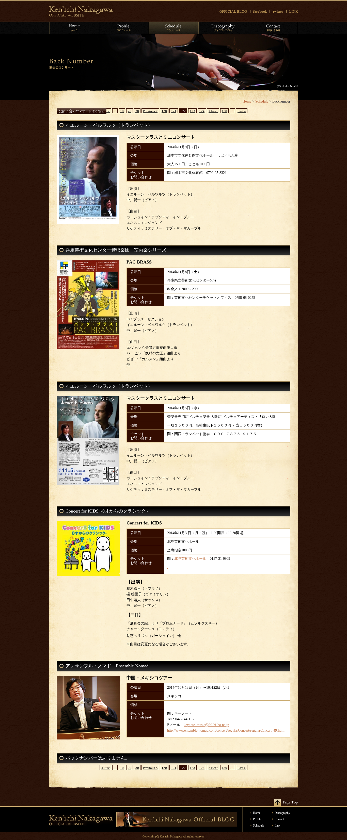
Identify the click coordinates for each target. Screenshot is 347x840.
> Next (213, 111)
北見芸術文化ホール (190, 559)
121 (173, 111)
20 (129, 111)
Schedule (261, 101)
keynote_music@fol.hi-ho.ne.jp (206, 725)
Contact (279, 819)
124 (201, 111)
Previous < (150, 111)
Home (247, 101)
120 (164, 111)
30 (137, 111)
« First (105, 768)
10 (122, 111)
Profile (257, 819)
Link (277, 825)
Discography (282, 813)
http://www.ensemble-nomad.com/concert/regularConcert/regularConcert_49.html (226, 730)
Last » (242, 111)
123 (192, 111)
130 (224, 111)
